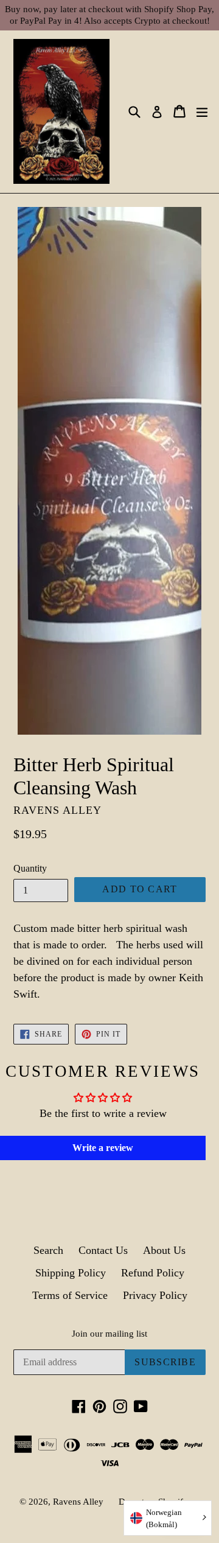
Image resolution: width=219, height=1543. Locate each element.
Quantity (30, 868)
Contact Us (103, 1250)
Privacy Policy (155, 1295)
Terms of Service (70, 1295)
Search (48, 1250)
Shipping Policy (70, 1273)
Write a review (102, 1147)
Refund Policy (152, 1273)
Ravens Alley (78, 1501)
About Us (164, 1250)
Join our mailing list (109, 1333)
